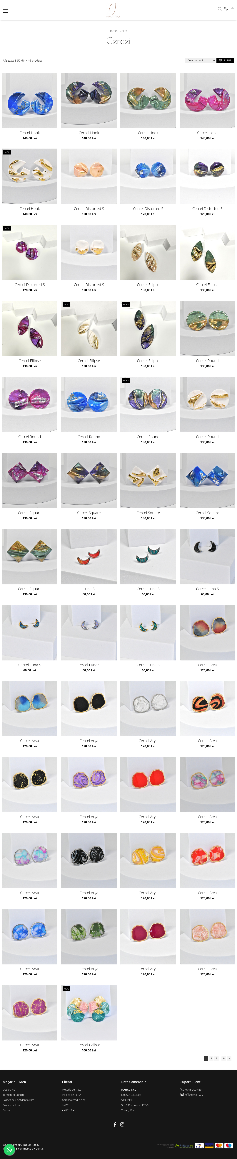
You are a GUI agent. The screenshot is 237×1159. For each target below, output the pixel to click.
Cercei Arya (207, 664)
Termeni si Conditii (13, 1094)
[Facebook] (115, 1124)
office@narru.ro (194, 1094)
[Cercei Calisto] (89, 1012)
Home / (114, 31)
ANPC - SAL (68, 1110)
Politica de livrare (12, 1105)
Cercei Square (29, 512)
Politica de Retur (71, 1094)
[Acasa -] (113, 10)
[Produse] (6, 12)
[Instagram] (122, 1124)
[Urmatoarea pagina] (229, 1058)
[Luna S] (89, 556)
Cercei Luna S (148, 588)
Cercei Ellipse (148, 284)
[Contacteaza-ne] (226, 9)
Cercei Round (207, 360)
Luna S (89, 588)
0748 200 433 (193, 1089)
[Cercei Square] (29, 480)
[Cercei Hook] (29, 100)
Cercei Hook (29, 132)
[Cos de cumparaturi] (232, 9)
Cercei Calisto (89, 1044)
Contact (7, 1110)
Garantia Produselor (73, 1100)
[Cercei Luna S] (148, 556)
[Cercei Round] (207, 328)
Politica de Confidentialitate (18, 1100)
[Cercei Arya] (207, 632)
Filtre (226, 60)
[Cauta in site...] (220, 9)
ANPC (65, 1105)
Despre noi (9, 1089)
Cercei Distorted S (89, 208)
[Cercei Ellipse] (148, 252)
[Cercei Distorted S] (89, 176)
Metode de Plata (71, 1089)
